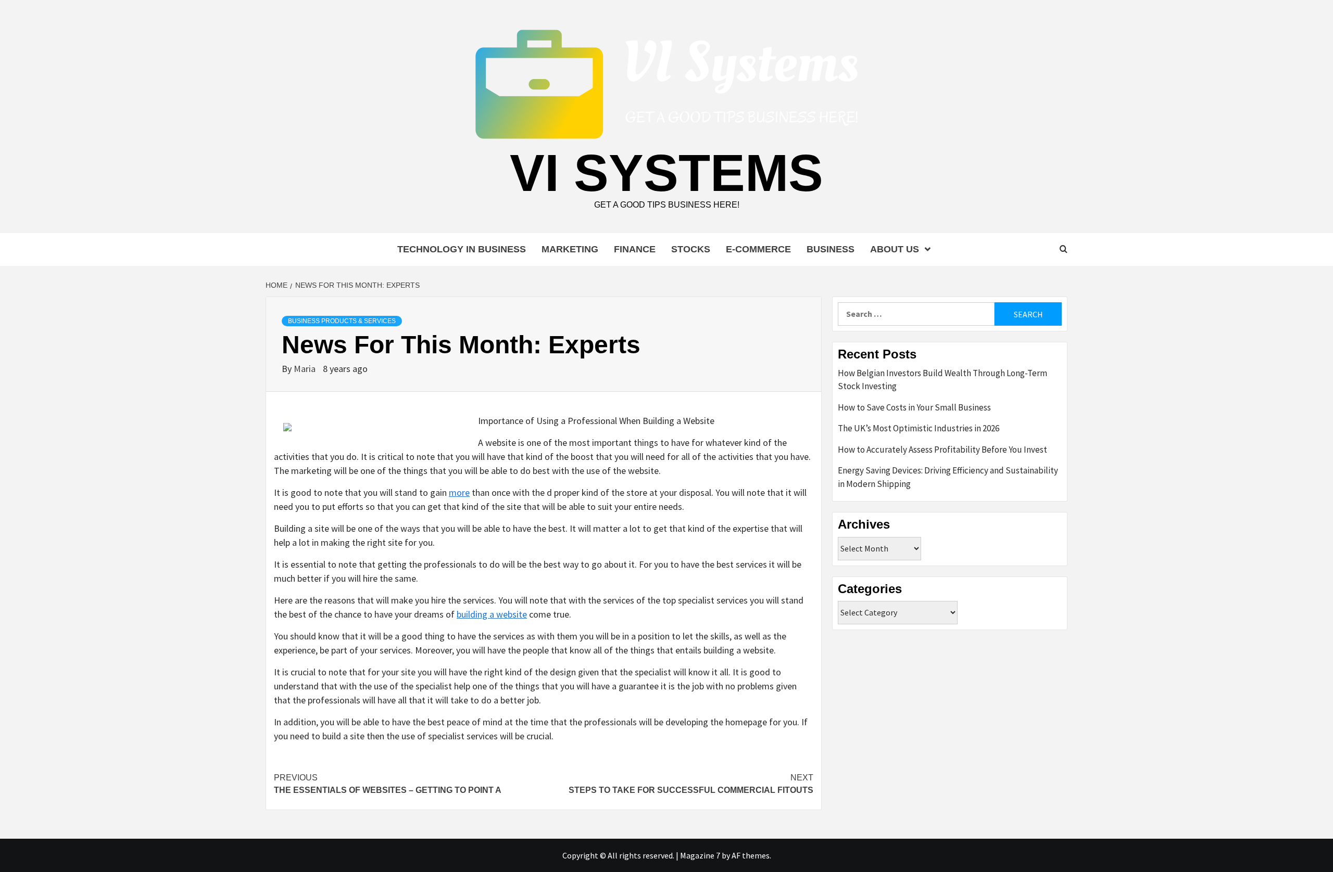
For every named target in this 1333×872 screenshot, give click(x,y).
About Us (894, 249)
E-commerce (758, 249)
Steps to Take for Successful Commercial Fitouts (691, 783)
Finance (635, 249)
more (459, 492)
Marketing (570, 249)
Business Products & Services (342, 321)
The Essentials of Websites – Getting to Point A (387, 783)
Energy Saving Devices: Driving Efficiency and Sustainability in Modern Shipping (948, 477)
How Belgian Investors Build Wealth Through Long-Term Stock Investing (942, 379)
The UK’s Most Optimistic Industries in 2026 (918, 428)
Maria (306, 369)
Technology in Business (461, 249)
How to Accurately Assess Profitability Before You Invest (942, 449)
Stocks (690, 249)
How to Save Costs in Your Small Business (914, 407)
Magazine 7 (700, 855)
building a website (492, 614)
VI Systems (666, 173)
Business (830, 249)
